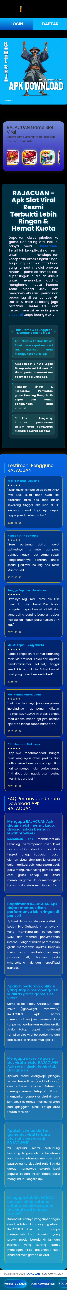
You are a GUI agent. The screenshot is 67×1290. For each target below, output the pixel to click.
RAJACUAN (49, 246)
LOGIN (17, 24)
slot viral (16, 315)
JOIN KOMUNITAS (42, 1284)
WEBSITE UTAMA (15, 1284)
